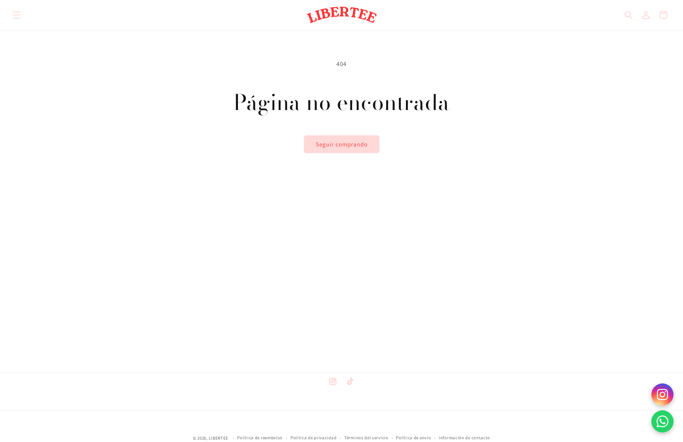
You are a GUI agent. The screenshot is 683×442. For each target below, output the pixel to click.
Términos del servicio (366, 437)
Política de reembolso (260, 437)
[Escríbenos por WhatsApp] (662, 421)
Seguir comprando (342, 144)
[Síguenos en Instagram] (662, 394)
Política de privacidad (313, 437)
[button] (16, 15)
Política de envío (413, 437)
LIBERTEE (218, 438)
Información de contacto (464, 437)
